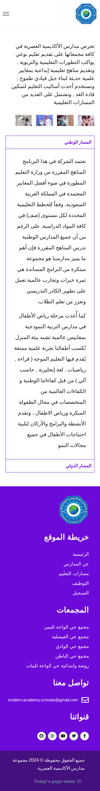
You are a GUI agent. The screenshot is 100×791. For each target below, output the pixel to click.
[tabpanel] (50, 304)
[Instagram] (52, 736)
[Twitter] (73, 736)
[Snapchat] (41, 736)
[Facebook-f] (84, 736)
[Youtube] (63, 736)
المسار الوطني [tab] (77, 142)
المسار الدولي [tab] (78, 465)
